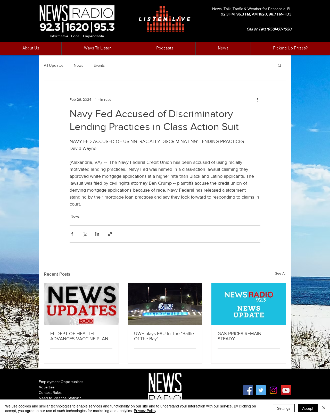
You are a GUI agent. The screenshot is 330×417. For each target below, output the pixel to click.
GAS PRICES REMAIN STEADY (239, 336)
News (78, 65)
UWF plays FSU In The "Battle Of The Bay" (164, 336)
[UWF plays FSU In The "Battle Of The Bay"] (165, 304)
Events (99, 65)
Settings (283, 408)
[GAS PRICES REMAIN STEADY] (248, 304)
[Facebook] (248, 390)
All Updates (53, 65)
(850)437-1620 (279, 29)
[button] (223, 48)
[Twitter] (261, 390)
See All (280, 273)
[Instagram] (273, 390)
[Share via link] (110, 234)
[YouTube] (286, 390)
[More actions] (257, 99)
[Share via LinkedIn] (97, 234)
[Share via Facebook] (72, 234)
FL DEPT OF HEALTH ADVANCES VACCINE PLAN (79, 336)
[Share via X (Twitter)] (84, 234)
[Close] (324, 408)
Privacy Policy (145, 410)
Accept (307, 408)
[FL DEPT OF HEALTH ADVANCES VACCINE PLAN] (81, 304)
